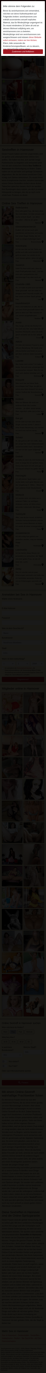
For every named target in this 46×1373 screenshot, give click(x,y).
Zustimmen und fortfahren (23, 52)
